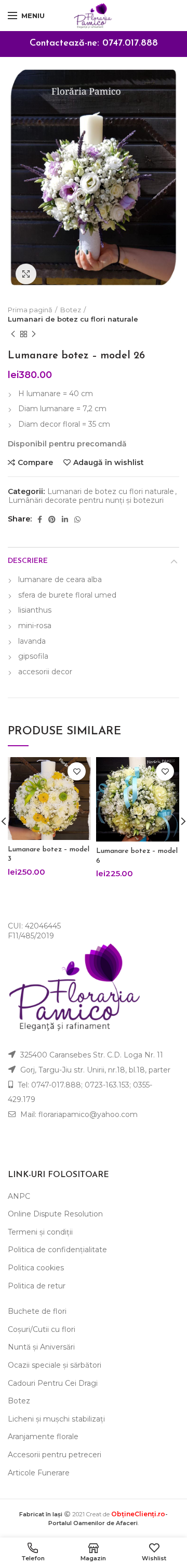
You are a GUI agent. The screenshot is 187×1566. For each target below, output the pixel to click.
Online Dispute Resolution (55, 1214)
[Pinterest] (52, 519)
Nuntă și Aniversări (41, 1347)
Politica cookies (36, 1267)
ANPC (19, 1196)
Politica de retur (36, 1286)
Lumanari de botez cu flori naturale (73, 319)
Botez (70, 310)
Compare (35, 462)
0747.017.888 (130, 43)
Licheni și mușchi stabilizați (56, 1419)
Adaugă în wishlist (108, 462)
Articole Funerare (39, 1472)
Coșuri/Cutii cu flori (41, 1329)
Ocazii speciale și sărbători (54, 1365)
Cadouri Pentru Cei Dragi (53, 1383)
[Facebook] (39, 519)
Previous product (13, 334)
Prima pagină (30, 310)
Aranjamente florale (43, 1436)
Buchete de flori (37, 1311)
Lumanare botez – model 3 (48, 854)
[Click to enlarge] (26, 274)
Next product (34, 334)
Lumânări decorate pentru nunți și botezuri (86, 500)
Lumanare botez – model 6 (137, 855)
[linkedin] (65, 519)
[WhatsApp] (77, 519)
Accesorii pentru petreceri (54, 1454)
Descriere (28, 561)
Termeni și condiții (40, 1232)
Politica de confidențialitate (57, 1249)
